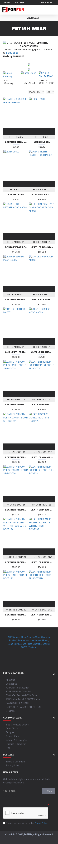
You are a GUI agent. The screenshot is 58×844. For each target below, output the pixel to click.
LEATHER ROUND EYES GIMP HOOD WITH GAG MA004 (42, 247)
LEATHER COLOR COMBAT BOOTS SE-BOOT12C (42, 457)
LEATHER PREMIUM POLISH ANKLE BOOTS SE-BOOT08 (16, 405)
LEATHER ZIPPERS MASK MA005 (16, 300)
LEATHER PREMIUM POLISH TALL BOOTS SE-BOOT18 (42, 510)
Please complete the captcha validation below (25, 805)
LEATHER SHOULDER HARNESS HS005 (16, 142)
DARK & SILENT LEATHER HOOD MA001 (42, 195)
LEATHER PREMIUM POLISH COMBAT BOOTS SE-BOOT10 (42, 405)
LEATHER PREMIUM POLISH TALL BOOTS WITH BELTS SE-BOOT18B (42, 562)
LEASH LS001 (42, 142)
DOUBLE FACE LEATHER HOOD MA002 (16, 247)
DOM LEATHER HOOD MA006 (42, 300)
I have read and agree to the (26, 823)
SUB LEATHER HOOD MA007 (16, 352)
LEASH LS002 (16, 195)
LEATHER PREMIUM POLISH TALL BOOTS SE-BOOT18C (16, 615)
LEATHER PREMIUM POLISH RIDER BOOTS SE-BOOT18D (42, 615)
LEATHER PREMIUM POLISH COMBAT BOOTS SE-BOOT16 (16, 510)
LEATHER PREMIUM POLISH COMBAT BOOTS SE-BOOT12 (16, 457)
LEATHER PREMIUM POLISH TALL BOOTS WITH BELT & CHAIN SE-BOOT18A (16, 562)
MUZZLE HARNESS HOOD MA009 (42, 352)
